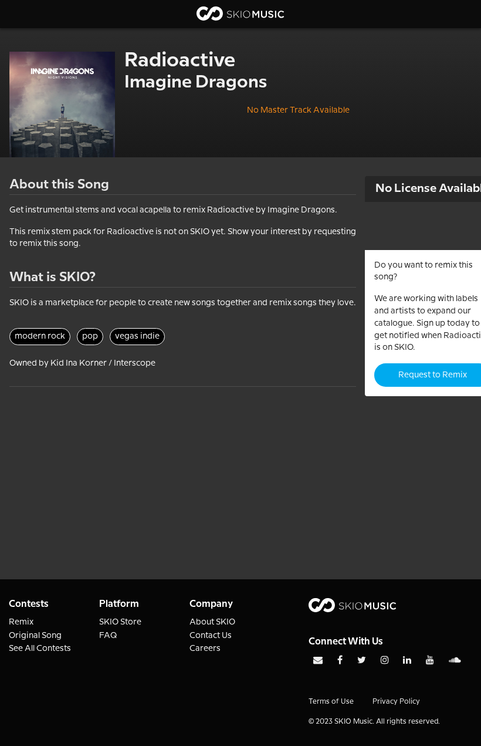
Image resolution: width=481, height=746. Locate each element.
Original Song (35, 636)
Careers (205, 648)
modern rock (40, 336)
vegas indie (137, 336)
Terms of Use (331, 701)
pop (90, 336)
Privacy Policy (396, 701)
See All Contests (40, 648)
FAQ (108, 636)
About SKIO (212, 622)
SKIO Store (120, 622)
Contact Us (210, 636)
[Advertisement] (182, 469)
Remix (21, 622)
